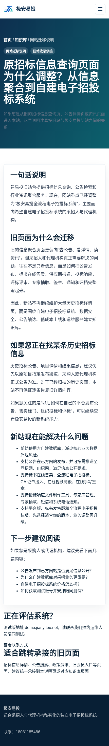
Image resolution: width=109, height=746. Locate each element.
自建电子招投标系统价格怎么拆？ (51, 584)
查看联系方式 (16, 645)
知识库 (21, 40)
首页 (8, 40)
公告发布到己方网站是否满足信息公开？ (57, 571)
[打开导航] (100, 9)
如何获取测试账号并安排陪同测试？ (53, 591)
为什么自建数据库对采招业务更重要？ (55, 577)
